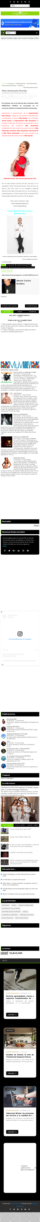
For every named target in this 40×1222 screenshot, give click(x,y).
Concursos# (11, 265)
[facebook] (10, 1)
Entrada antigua (31, 306)
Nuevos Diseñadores (20, 414)
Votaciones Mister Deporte (20, 837)
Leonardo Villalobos (11, 908)
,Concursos (23, 96)
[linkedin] (19, 551)
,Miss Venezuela (7, 98)
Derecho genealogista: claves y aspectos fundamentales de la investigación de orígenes (20, 998)
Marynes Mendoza (13, 726)
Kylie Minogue (7, 918)
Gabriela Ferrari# (21, 265)
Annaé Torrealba (26, 905)
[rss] (21, 1)
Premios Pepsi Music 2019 (16, 763)
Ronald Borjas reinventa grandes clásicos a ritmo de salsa (20, 889)
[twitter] (14, 1)
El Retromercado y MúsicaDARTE (18, 749)
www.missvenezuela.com (19, 203)
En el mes (20, 825)
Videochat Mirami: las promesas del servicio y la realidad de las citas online (20, 1115)
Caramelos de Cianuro (11, 911)
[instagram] (29, 1)
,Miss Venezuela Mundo (19, 98)
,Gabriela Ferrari (32, 96)
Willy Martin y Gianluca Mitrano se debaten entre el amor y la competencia (20, 884)
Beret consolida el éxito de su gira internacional (18, 894)
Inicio (5, 546)
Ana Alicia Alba (11, 719)
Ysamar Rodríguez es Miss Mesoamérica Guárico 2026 (19, 875)
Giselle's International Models (21, 852)
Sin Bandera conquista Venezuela (14, 879)
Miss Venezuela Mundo (9, 85)
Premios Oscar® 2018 (20, 437)
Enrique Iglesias (26, 914)
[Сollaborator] (20, 23)
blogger (7, 311)
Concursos (10, 83)
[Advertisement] (20, 61)
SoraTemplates (15, 1203)
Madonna (5, 905)
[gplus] (14, 551)
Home (4, 83)
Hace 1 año (33, 825)
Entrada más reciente (9, 306)
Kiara (14, 905)
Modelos (20, 85)
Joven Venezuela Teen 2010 (20, 829)
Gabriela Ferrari (20, 83)
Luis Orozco (17, 393)
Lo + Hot (7, 825)
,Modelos (30, 98)
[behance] (25, 1)
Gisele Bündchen (19, 458)
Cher (8, 741)
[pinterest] (17, 1)
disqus (20, 311)
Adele (25, 911)
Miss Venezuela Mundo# (18, 267)
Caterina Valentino (10, 914)
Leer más (11, 1014)
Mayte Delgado (21, 918)
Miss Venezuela (31, 83)
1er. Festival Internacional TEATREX (18, 756)
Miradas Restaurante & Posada (17, 734)
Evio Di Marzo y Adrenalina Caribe (24, 372)
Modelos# (31, 267)
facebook (32, 311)
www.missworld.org (19, 206)
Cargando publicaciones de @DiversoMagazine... (28, 1167)
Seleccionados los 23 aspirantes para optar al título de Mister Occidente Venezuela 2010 (24, 861)
